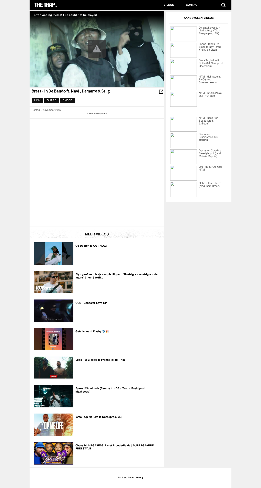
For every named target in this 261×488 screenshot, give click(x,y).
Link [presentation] (37, 100)
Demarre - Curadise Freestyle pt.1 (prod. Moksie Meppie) (210, 153)
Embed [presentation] (67, 100)
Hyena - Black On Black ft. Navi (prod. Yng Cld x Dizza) (210, 47)
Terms (131, 478)
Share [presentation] (51, 100)
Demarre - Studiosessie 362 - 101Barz (209, 137)
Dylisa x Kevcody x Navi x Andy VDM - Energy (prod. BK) (209, 31)
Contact (192, 5)
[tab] (37, 100)
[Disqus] (97, 172)
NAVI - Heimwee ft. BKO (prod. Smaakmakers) (210, 79)
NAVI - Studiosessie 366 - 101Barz (210, 94)
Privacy (139, 478)
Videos (169, 5)
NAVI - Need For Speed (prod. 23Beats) (208, 121)
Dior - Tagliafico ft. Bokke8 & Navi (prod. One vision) (211, 63)
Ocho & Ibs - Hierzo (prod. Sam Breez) (210, 184)
